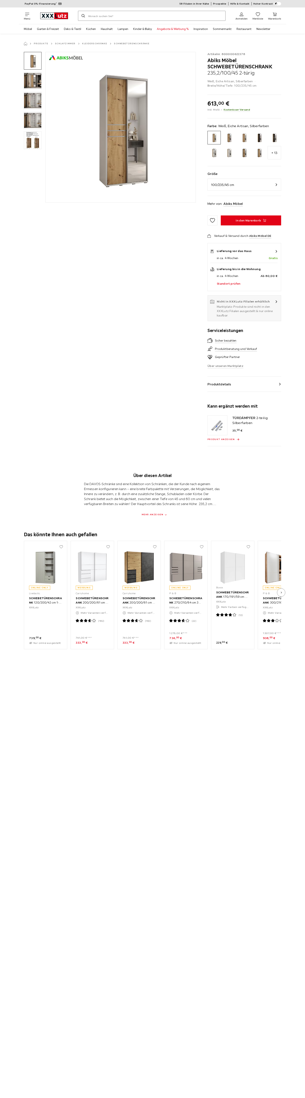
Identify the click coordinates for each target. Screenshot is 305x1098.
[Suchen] (83, 16)
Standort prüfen (228, 283)
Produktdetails (219, 384)
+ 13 (274, 153)
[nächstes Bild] (281, 592)
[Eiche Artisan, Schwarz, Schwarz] (259, 137)
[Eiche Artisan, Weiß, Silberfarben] (229, 153)
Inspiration (201, 29)
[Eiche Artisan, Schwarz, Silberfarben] (274, 137)
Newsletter (263, 29)
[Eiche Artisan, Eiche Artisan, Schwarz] (229, 137)
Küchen (91, 29)
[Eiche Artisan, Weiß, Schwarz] (214, 153)
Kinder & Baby (142, 29)
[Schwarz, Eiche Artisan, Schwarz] (244, 153)
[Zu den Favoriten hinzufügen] (212, 220)
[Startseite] (25, 43)
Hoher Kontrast (263, 3)
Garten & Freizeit (48, 29)
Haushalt (107, 29)
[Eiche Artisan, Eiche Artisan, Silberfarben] (244, 137)
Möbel (28, 29)
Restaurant (244, 29)
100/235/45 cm (222, 185)
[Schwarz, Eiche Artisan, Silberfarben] (259, 153)
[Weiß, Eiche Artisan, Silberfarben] (214, 137)
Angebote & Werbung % (173, 29)
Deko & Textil (72, 29)
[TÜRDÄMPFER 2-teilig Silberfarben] (217, 425)
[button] (32, 61)
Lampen (123, 29)
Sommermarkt (222, 29)
